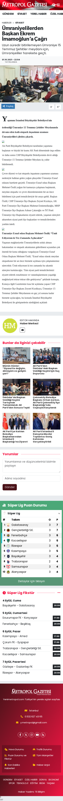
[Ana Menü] (58, 5)
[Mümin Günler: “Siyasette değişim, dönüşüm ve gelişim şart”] (16, 355)
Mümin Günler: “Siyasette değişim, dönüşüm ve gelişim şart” (14, 369)
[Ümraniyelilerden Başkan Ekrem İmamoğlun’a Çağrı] (31, 83)
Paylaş (9, 106)
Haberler (6, 22)
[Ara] (54, 5)
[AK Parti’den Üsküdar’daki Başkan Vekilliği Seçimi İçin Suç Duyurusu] (47, 355)
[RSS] (42, 734)
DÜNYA (43, 779)
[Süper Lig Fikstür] (58, 593)
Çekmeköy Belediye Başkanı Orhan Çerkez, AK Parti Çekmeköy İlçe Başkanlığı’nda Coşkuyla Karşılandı (46, 402)
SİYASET (22, 14)
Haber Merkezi (29, 323)
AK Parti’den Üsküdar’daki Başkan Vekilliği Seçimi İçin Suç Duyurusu (46, 369)
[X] (25, 734)
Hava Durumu (16, 749)
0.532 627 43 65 (33, 716)
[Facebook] (20, 734)
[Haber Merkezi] (10, 325)
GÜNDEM (8, 14)
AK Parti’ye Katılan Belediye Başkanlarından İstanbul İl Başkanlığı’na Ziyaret (15, 436)
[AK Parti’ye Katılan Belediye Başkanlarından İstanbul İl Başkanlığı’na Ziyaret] (16, 421)
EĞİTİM (34, 783)
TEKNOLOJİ (22, 783)
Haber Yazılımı (26, 791)
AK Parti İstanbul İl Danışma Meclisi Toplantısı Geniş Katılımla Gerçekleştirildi (43, 436)
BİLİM (42, 783)
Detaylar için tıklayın (31, 581)
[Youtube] (37, 734)
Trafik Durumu (44, 749)
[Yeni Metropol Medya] (25, 5)
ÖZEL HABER (31, 779)
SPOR (12, 783)
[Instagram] (31, 734)
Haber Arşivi (43, 764)
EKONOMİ (54, 779)
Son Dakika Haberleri (12, 766)
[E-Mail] (22, 330)
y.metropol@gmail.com (33, 722)
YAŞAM (50, 783)
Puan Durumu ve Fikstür (16, 757)
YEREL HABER (38, 14)
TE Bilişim (40, 791)
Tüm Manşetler (44, 755)
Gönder (10, 487)
